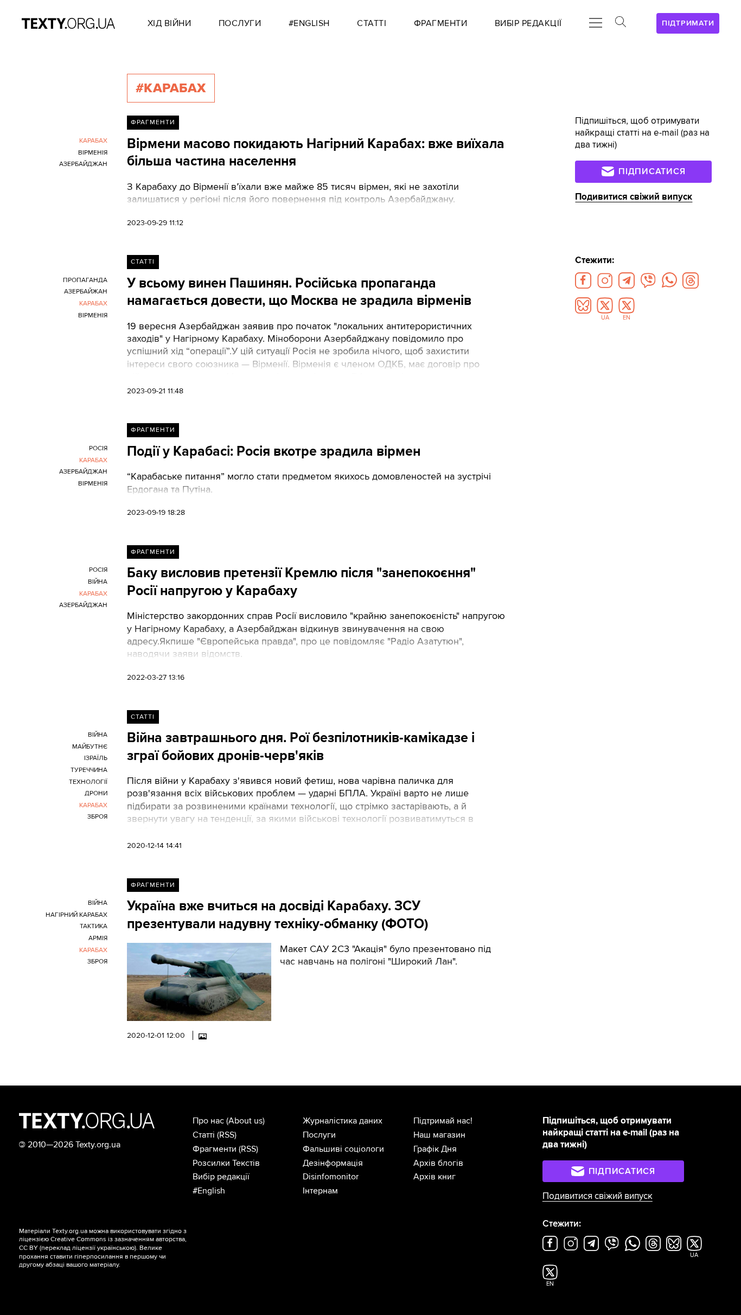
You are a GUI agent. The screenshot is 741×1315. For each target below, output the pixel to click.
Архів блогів (438, 1163)
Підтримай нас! (442, 1120)
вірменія (92, 153)
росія (98, 448)
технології (88, 782)
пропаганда (85, 280)
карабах (93, 141)
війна (97, 582)
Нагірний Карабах (76, 915)
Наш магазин (439, 1134)
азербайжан (85, 292)
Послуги (319, 1134)
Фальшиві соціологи (343, 1149)
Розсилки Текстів (226, 1163)
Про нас (208, 1120)
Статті (143, 262)
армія (97, 938)
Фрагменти (153, 122)
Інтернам (320, 1190)
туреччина (89, 770)
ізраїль (95, 758)
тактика (93, 926)
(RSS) (227, 1134)
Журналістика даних (342, 1120)
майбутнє (89, 747)
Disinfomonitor (331, 1176)
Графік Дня (435, 1149)
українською (116, 1248)
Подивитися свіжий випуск (633, 196)
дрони (96, 793)
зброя (97, 817)
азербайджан (83, 164)
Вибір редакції (221, 1176)
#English (209, 1190)
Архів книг (434, 1176)
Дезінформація (333, 1163)
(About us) (245, 1120)
